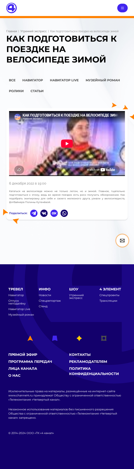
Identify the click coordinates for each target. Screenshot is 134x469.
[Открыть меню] (122, 8)
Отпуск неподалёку (17, 302)
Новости (45, 295)
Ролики (16, 91)
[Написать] (122, 240)
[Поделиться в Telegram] (34, 213)
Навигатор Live (19, 309)
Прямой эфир (22, 355)
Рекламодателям (88, 361)
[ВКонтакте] (44, 213)
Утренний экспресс (33, 31)
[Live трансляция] (16, 452)
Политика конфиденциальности (94, 371)
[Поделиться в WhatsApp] (64, 213)
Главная (11, 31)
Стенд (43, 306)
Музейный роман (103, 80)
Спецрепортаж (50, 300)
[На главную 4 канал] (11, 7)
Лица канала (22, 368)
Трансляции (108, 300)
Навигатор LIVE (64, 80)
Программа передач (30, 361)
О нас (14, 375)
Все (12, 80)
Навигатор (32, 80)
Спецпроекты (109, 295)
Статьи (37, 91)
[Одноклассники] (54, 213)
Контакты (80, 355)
